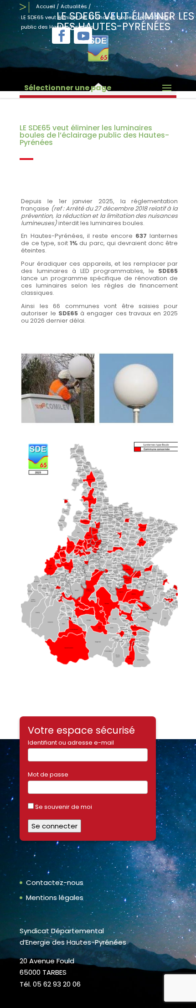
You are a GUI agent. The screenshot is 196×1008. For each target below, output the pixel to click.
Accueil (45, 6)
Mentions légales (54, 897)
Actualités (74, 6)
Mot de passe (48, 774)
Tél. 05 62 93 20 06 (50, 984)
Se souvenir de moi (63, 807)
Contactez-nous (54, 882)
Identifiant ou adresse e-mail (71, 742)
